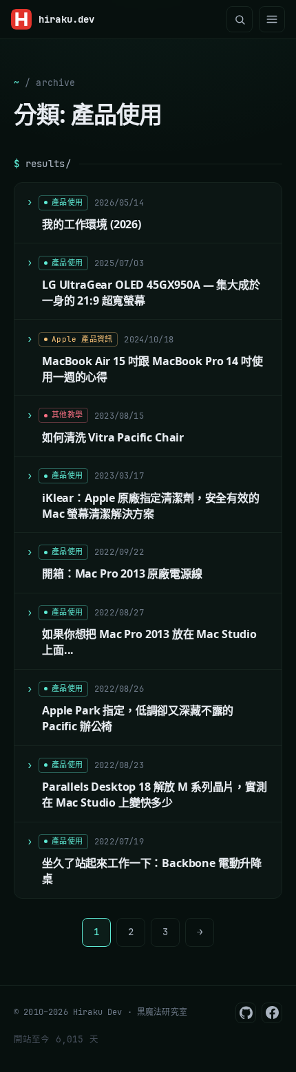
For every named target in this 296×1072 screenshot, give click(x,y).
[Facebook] (272, 1013)
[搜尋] (239, 19)
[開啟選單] (272, 19)
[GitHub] (245, 1013)
